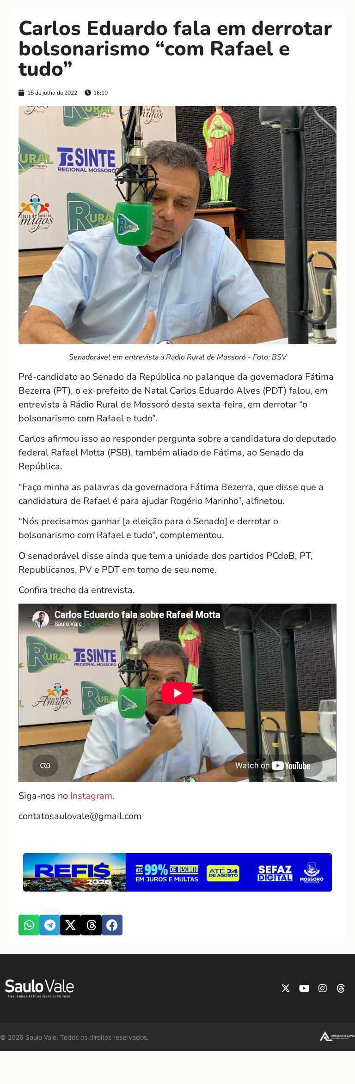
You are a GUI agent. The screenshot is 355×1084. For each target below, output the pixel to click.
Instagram (90, 796)
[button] (28, 925)
